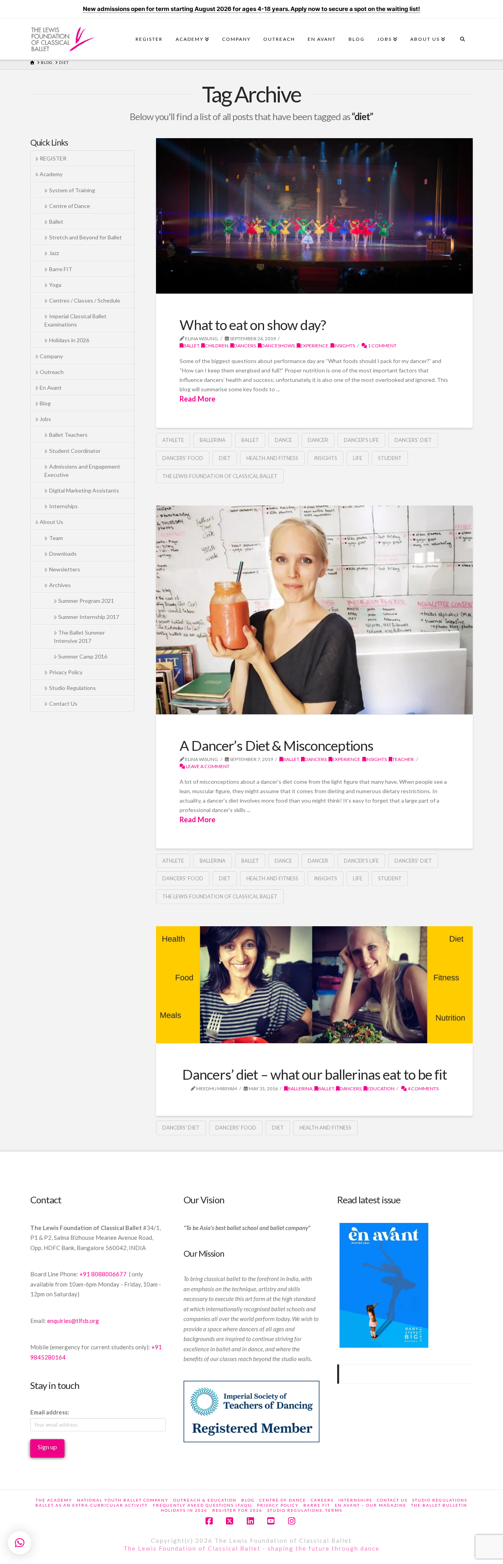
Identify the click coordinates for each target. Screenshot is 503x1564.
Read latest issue (368, 1199)
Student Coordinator (75, 450)
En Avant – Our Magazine (370, 1505)
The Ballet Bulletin (439, 1505)
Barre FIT (60, 269)
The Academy (54, 1500)
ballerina (213, 440)
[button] (19, 1543)
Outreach (52, 372)
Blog (45, 403)
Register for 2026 (237, 1510)
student (390, 458)
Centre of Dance (69, 206)
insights (344, 346)
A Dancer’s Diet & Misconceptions (276, 745)
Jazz (54, 253)
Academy (51, 174)
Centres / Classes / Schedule (84, 300)
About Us (51, 521)
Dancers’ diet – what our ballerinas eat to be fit (314, 1074)
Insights (325, 458)
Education (381, 1088)
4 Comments (423, 1088)
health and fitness (272, 458)
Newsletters (64, 569)
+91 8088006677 (103, 1273)
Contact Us (63, 703)
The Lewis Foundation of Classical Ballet (219, 476)
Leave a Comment (207, 766)
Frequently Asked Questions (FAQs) (202, 1505)
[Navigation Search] (462, 41)
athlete (173, 440)
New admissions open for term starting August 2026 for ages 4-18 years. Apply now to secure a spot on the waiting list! (251, 9)
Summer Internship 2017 (88, 616)
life (357, 458)
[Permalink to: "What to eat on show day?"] (314, 216)
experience (314, 346)
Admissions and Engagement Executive (82, 470)
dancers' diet (413, 440)
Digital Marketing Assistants (84, 490)
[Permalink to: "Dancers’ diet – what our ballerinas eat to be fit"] (314, 984)
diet (225, 458)
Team (56, 538)
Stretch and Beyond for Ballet (85, 237)
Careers (322, 1500)
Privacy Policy (66, 672)
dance (283, 440)
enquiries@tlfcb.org (73, 1320)
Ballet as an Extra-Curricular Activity (91, 1505)
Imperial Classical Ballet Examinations (75, 320)
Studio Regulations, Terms (304, 1510)
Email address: (49, 1412)
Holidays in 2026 (69, 340)
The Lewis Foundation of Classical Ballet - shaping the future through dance (251, 1548)
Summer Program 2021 (86, 600)
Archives (60, 585)
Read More (197, 398)
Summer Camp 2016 (82, 656)
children (216, 346)
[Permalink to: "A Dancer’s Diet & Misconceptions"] (314, 610)
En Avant (51, 387)
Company (51, 356)
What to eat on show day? (253, 324)
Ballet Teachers (68, 434)
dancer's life (361, 440)
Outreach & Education (205, 1500)
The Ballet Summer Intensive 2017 (79, 636)
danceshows (278, 346)
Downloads (63, 553)
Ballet (191, 346)
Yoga (55, 284)
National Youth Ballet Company (123, 1500)
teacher (403, 759)
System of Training (72, 190)
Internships (63, 506)
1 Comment (382, 346)
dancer (318, 440)
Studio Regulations (72, 687)
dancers (245, 346)
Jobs (45, 419)
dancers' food (182, 458)
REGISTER (53, 158)
